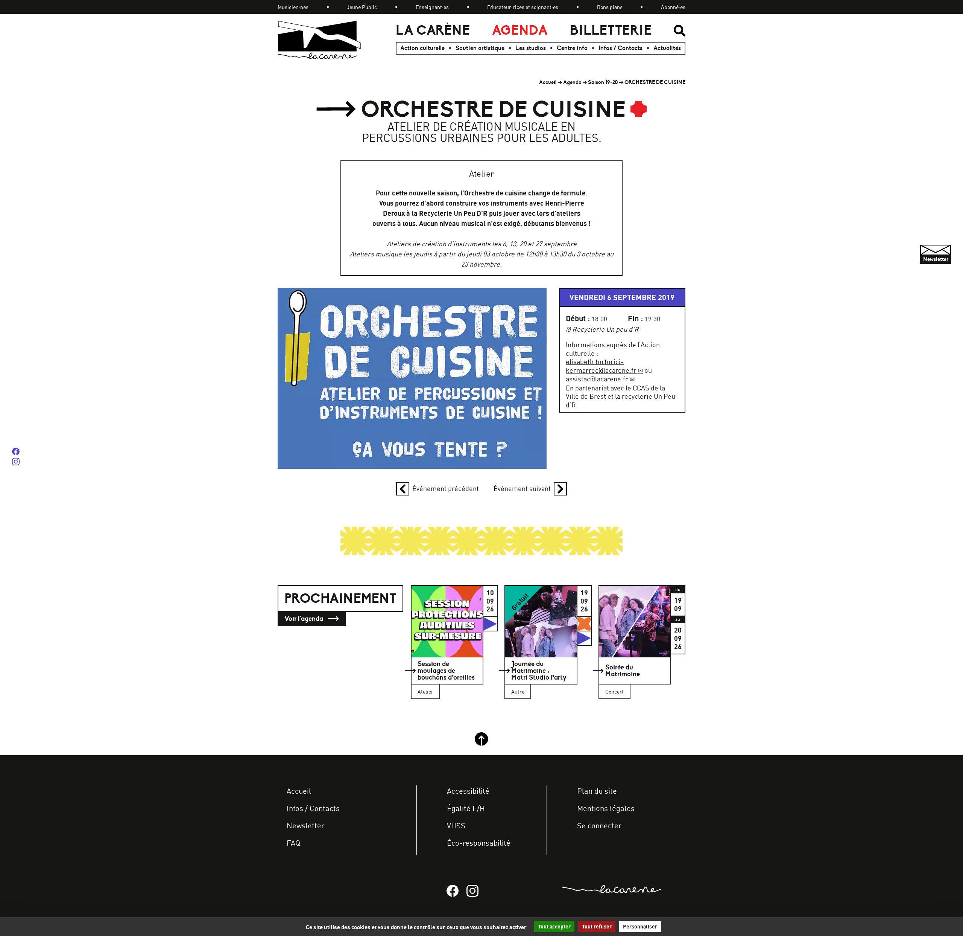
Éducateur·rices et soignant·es (522, 7)
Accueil (548, 82)
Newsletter (305, 825)
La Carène (433, 30)
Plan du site (597, 791)
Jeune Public (362, 7)
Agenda (520, 30)
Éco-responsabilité (478, 843)
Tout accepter (554, 926)
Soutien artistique (480, 48)
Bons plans (610, 7)
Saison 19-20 (603, 82)
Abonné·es (673, 7)
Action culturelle (422, 48)
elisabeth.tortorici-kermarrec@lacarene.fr (601, 365)
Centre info (572, 48)
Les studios (530, 48)
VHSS (456, 825)
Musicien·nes (293, 7)
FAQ (293, 843)
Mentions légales (606, 808)
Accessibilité (468, 791)
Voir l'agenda (304, 618)
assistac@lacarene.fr (597, 379)
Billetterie (611, 30)
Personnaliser (640, 926)
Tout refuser (597, 926)
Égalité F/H (466, 808)
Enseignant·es (432, 7)
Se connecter (599, 825)
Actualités (667, 48)
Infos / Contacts (620, 48)
